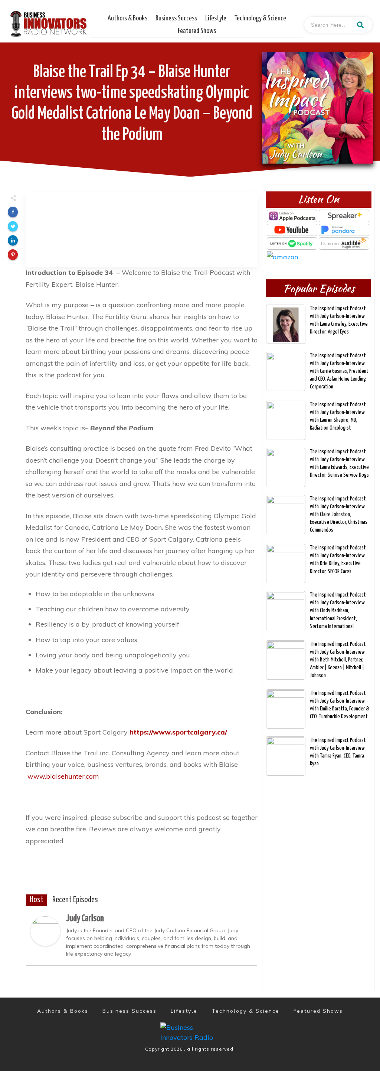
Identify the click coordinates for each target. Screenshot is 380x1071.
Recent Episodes (75, 900)
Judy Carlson (85, 918)
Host (36, 900)
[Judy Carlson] (45, 930)
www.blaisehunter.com (64, 776)
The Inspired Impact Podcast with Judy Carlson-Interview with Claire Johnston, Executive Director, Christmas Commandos (338, 514)
